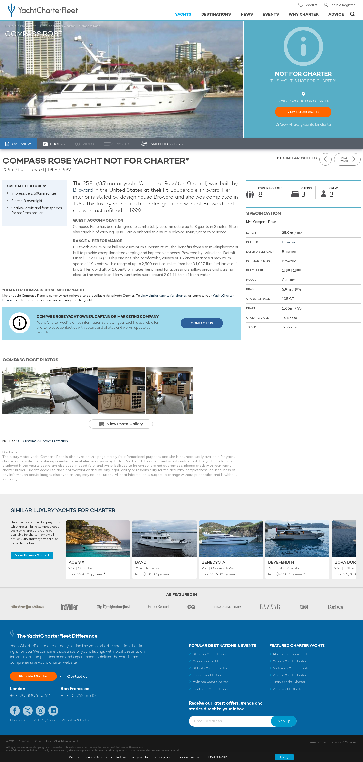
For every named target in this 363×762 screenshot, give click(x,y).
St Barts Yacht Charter (210, 668)
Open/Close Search (352, 14)
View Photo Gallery (125, 423)
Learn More (217, 757)
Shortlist (311, 5)
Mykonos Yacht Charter (210, 682)
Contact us (77, 676)
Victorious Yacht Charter (291, 668)
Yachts (183, 14)
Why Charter (304, 14)
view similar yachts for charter (163, 295)
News (247, 14)
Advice (336, 14)
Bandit (142, 562)
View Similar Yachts (303, 112)
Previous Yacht (325, 159)
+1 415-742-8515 (78, 695)
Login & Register (342, 5)
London (17, 688)
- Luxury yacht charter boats (58, 10)
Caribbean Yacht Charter (212, 689)
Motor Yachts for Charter (57, 26)
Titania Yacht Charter (289, 682)
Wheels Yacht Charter (289, 661)
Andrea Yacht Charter (289, 675)
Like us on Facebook (15, 711)
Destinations (216, 14)
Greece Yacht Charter (209, 675)
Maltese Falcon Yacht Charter (295, 654)
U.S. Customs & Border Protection (42, 441)
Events (271, 14)
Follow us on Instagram (40, 711)
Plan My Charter (33, 676)
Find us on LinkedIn (53, 711)
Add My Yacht (45, 720)
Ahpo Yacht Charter (288, 689)
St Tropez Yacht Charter (211, 654)
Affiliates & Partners (77, 720)
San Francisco (74, 688)
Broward (83, 190)
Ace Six (76, 562)
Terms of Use (316, 742)
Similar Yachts (300, 158)
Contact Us (202, 323)
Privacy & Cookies (344, 742)
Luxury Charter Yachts (20, 26)
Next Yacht (345, 159)
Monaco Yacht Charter (210, 661)
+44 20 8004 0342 (30, 695)
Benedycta (213, 562)
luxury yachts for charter (312, 124)
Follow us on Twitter (28, 711)
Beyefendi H (281, 562)
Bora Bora (347, 562)
